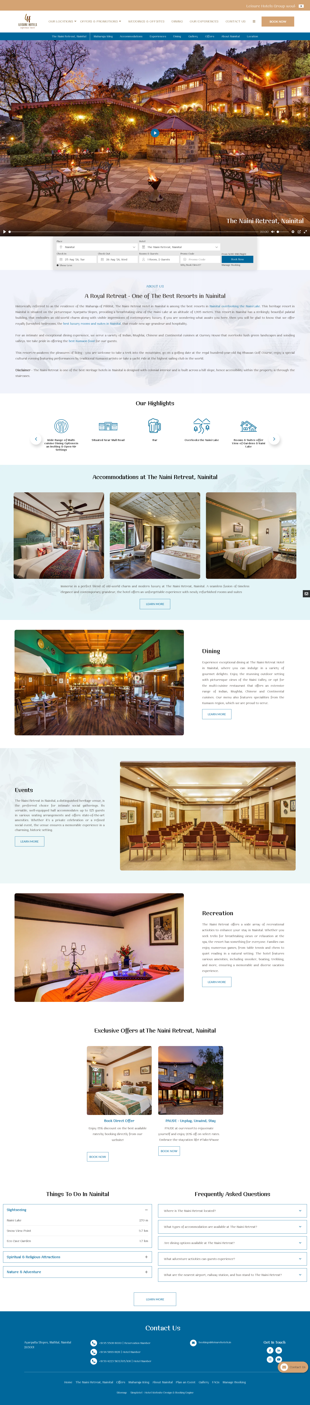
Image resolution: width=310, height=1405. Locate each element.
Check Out (104, 253)
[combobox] (97, 247)
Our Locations (61, 21)
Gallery (193, 36)
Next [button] (274, 439)
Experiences (158, 36)
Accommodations (131, 36)
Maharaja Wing (103, 36)
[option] (61, 431)
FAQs (215, 1382)
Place (59, 241)
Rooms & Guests (148, 253)
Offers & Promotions (99, 21)
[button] (77, 1209)
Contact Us (236, 21)
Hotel (142, 241)
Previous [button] (35, 439)
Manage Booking (231, 265)
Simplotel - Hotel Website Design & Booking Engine (162, 1392)
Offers (209, 36)
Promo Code (187, 253)
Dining (177, 21)
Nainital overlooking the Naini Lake (235, 306)
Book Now (278, 21)
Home (68, 1382)
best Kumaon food (82, 341)
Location (252, 36)
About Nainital (230, 36)
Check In (61, 253)
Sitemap (122, 1392)
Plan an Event (186, 1382)
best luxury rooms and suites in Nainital (92, 323)
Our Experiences (204, 21)
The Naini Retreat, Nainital (69, 36)
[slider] (133, 232)
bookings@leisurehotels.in (215, 1342)
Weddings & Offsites (146, 21)
